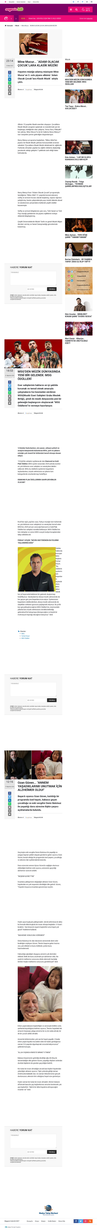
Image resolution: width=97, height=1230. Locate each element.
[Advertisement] (40, 107)
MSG (23, 634)
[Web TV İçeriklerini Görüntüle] (87, 2)
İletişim (43, 1221)
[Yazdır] (9, 89)
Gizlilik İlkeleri (52, 1221)
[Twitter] (9, 75)
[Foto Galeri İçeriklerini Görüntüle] (91, 2)
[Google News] (28, 89)
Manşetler (11, 2)
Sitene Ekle (36, 2)
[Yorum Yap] (9, 93)
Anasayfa (30, 1221)
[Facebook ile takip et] (76, 1221)
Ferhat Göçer (26, 636)
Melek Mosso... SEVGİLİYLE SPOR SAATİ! (42, 18)
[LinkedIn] (9, 79)
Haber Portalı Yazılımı (14, 1227)
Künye (37, 1221)
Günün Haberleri (21, 2)
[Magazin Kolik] (14, 9)
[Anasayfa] (5, 2)
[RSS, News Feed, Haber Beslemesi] (90, 1221)
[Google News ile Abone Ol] (73, 2)
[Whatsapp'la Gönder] (9, 82)
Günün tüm (86, 18)
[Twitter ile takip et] (80, 1221)
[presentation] (11, 18)
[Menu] (71, 9)
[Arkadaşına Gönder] (9, 86)
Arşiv (29, 2)
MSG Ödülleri (25, 638)
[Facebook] (9, 72)
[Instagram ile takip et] (85, 1221)
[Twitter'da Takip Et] (82, 2)
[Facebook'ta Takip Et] (78, 2)
